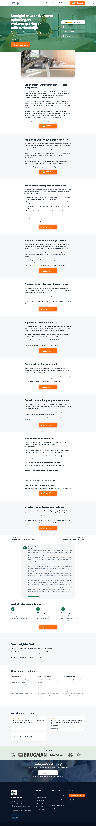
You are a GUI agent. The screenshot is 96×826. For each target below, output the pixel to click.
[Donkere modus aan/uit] (93, 3)
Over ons (54, 3)
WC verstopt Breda (40, 800)
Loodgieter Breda (30, 3)
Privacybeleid (58, 824)
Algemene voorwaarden (67, 824)
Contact (61, 3)
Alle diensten (38, 813)
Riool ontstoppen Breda (41, 797)
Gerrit (15, 39)
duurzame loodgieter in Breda (34, 111)
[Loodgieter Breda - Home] (15, 3)
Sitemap (83, 824)
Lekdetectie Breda (39, 803)
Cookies (74, 824)
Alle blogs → (54, 809)
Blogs (47, 3)
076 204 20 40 (35, 163)
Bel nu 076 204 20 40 (76, 795)
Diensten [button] (40, 3)
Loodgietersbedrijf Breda (41, 810)
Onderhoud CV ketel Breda (41, 794)
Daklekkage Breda (39, 806)
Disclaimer (79, 824)
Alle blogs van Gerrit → (33, 596)
